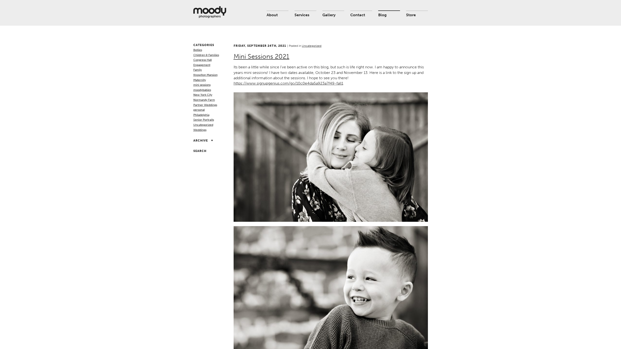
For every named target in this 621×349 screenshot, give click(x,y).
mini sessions (202, 85)
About (272, 15)
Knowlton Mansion (205, 75)
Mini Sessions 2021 (261, 56)
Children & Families (206, 55)
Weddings (199, 130)
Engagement (201, 65)
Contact (357, 15)
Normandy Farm (204, 100)
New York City (202, 94)
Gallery (328, 15)
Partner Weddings (205, 105)
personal (199, 109)
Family (197, 69)
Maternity (199, 80)
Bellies (197, 50)
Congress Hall (202, 60)
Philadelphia (201, 115)
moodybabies (202, 90)
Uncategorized (203, 125)
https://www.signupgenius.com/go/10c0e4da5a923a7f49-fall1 (288, 83)
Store (411, 15)
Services (301, 15)
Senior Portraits (203, 119)
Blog (382, 15)
